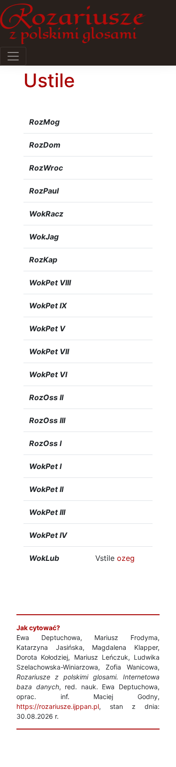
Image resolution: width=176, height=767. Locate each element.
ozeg (126, 558)
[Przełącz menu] (13, 56)
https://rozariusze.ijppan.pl (57, 706)
